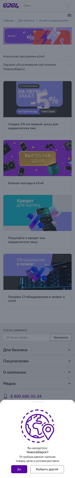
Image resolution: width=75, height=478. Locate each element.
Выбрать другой (47, 469)
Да (19, 469)
